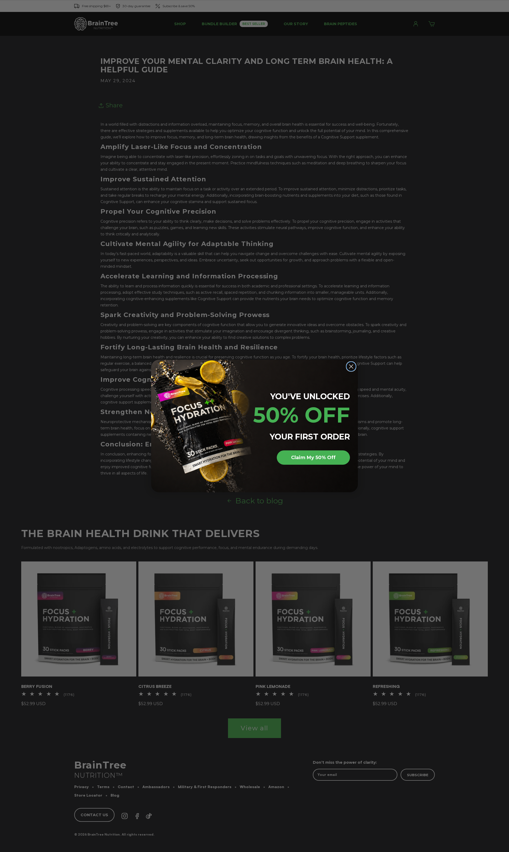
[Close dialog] (351, 366)
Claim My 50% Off (313, 457)
